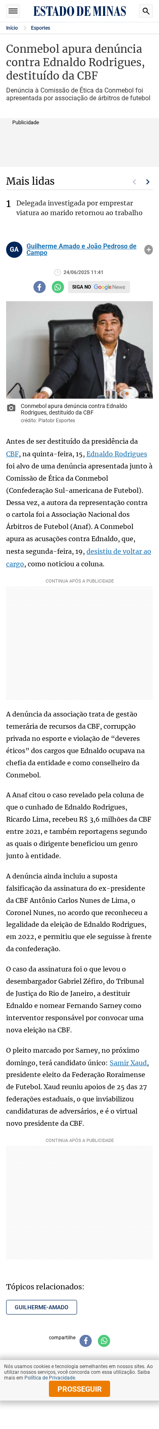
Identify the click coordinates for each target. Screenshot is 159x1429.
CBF (12, 454)
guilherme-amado (41, 1307)
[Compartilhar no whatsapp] (58, 287)
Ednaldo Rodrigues (116, 454)
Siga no (81, 287)
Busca (146, 11)
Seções (13, 11)
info (148, 250)
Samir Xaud (128, 1063)
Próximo (148, 182)
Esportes (40, 28)
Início (12, 28)
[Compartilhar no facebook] (39, 287)
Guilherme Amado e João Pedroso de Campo (81, 249)
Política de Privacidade (49, 1378)
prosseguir (79, 1389)
